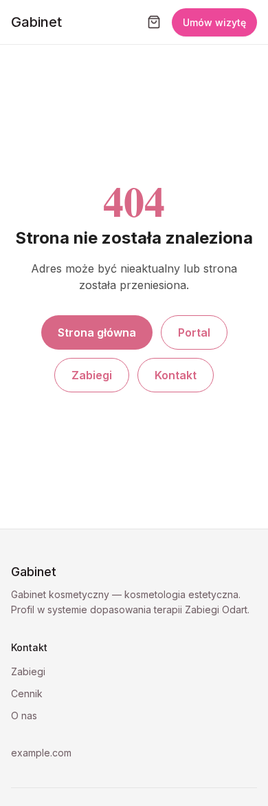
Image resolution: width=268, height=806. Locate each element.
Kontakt (176, 375)
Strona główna (97, 332)
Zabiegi (91, 375)
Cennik (27, 693)
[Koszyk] (154, 22)
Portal (194, 332)
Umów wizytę (214, 22)
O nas (24, 715)
